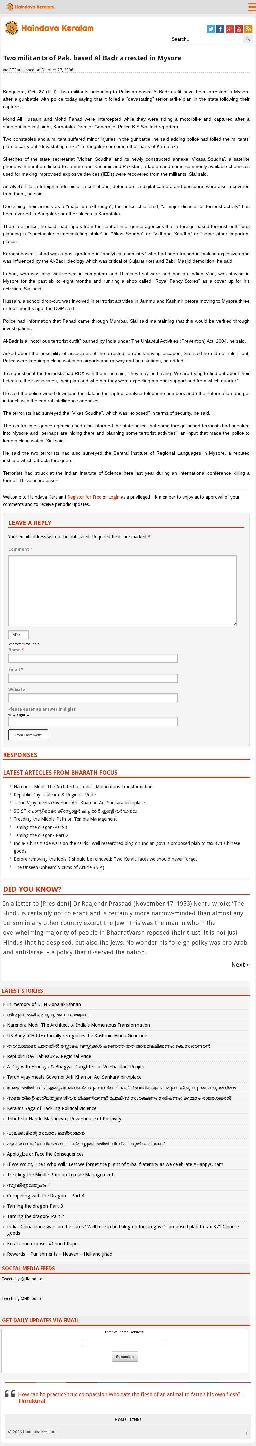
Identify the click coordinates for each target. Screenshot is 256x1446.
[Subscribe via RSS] (248, 32)
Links (136, 1420)
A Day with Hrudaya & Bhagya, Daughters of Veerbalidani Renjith (75, 1066)
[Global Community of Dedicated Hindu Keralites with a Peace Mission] (49, 34)
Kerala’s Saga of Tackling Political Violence (51, 1108)
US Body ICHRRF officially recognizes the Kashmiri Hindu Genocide (77, 1035)
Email (15, 669)
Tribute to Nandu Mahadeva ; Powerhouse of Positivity (64, 1118)
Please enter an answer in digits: (42, 709)
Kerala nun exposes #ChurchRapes (43, 1243)
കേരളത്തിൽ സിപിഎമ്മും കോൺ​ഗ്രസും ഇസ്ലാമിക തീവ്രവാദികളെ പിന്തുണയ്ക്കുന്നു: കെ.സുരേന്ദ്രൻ (122, 1087)
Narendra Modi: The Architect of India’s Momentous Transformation (83, 786)
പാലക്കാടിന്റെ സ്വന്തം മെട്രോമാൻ (46, 1133)
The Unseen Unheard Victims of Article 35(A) (59, 867)
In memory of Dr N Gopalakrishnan (44, 1004)
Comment (20, 549)
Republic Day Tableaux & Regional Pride (55, 794)
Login (114, 497)
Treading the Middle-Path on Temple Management (65, 819)
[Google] (230, 32)
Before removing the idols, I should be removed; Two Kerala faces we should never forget (105, 859)
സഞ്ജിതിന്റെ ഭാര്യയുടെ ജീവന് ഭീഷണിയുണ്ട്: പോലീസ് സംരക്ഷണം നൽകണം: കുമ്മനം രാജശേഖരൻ (119, 1098)
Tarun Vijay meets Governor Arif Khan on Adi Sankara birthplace (79, 802)
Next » (240, 964)
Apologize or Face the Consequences (45, 1154)
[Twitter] (211, 32)
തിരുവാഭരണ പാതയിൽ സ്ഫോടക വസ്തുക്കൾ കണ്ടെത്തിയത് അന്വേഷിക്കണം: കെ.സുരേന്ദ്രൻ (108, 1046)
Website (16, 689)
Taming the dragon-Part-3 (40, 827)
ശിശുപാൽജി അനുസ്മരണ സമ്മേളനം (48, 1014)
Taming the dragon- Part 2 (41, 835)
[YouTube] (239, 32)
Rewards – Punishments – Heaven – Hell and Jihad (59, 1254)
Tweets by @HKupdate (21, 1279)
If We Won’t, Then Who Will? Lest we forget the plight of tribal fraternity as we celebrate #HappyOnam (115, 1164)
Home (120, 1420)
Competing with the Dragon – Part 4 (45, 1195)
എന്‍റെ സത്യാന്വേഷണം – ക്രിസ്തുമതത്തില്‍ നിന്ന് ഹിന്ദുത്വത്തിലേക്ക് (85, 1143)
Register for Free (84, 497)
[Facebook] (220, 32)
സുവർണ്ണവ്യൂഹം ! (28, 1185)
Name (16, 650)
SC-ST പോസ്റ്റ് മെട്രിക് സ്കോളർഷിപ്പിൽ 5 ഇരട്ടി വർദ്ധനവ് (75, 811)
